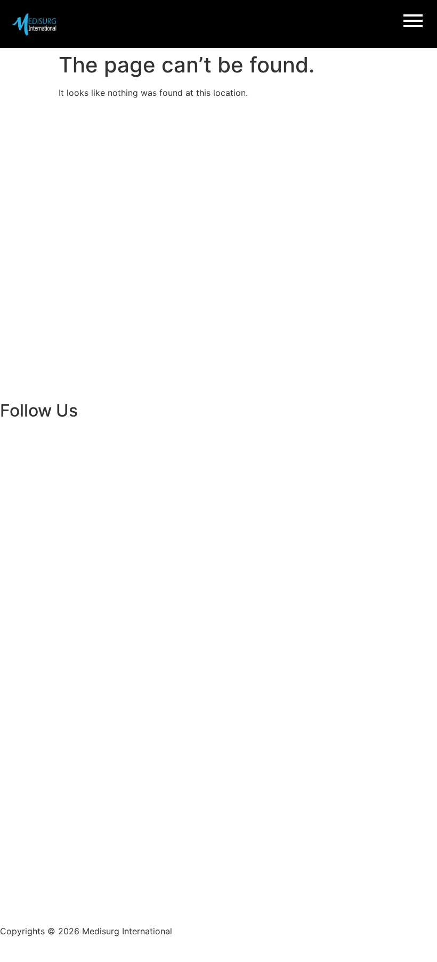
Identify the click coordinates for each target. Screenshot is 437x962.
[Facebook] (13, 432)
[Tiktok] (130, 432)
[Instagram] (42, 432)
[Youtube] (101, 432)
